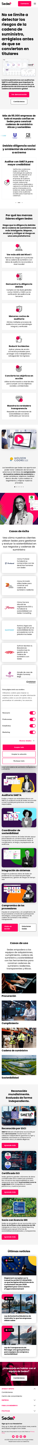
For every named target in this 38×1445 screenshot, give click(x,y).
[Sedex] (6, 3)
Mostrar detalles (25, 741)
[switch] (33, 719)
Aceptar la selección (19, 754)
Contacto (25, 3)
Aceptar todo (19, 747)
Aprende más (10, 1145)
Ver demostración (19, 94)
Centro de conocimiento (12, 1396)
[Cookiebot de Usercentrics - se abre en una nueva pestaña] (27, 682)
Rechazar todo (19, 761)
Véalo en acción (8, 927)
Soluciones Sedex (26, 927)
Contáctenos (19, 101)
